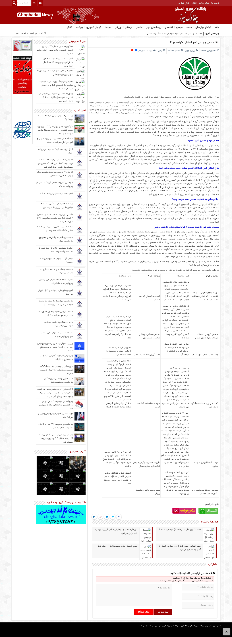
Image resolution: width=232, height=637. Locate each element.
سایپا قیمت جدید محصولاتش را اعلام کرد (117, 546)
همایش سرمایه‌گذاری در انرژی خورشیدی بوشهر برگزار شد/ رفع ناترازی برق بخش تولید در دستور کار (55, 85)
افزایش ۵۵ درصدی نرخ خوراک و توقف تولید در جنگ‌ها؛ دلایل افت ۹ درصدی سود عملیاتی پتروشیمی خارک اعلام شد (55, 163)
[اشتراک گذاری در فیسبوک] (119, 517)
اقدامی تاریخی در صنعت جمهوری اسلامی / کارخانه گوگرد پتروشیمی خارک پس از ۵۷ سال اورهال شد (55, 218)
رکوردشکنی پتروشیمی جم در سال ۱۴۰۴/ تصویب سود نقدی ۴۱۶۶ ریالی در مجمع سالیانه (56, 370)
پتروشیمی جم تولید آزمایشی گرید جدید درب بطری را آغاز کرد (56, 357)
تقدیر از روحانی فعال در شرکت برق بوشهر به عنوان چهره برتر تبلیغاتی (55, 72)
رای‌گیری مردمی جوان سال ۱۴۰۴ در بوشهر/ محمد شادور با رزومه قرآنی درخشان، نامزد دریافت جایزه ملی (55, 130)
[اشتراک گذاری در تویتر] (113, 517)
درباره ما (215, 3)
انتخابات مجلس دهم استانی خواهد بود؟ (194, 42)
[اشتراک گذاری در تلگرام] (106, 517)
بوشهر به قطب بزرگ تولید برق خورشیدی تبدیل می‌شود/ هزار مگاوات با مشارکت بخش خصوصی (56, 97)
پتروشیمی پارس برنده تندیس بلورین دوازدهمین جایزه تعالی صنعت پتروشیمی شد (55, 404)
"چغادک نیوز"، (203, 102)
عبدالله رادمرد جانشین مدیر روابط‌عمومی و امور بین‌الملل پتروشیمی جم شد (55, 140)
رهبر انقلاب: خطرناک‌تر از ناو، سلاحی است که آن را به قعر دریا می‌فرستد (180, 547)
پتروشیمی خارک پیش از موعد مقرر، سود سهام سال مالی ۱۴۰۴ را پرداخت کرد (56, 302)
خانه (217, 27)
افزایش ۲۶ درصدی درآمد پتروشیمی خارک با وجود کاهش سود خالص (55, 174)
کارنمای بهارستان (203, 27)
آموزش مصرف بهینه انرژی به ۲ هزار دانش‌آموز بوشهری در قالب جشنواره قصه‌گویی (57, 62)
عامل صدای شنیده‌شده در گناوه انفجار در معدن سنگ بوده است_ (174, 34)
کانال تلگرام (184, 3)
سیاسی (179, 27)
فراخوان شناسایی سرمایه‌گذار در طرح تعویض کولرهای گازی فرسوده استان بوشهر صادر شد (55, 50)
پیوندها (79, 27)
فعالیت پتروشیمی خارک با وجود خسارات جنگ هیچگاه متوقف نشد (56, 249)
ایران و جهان (190, 51)
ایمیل (160, 51)
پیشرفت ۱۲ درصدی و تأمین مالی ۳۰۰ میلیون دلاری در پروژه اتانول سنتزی (57, 205)
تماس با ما (204, 3)
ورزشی (118, 27)
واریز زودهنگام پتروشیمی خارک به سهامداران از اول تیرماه (58, 324)
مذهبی (139, 27)
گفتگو (69, 27)
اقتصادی (169, 27)
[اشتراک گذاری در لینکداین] (94, 517)
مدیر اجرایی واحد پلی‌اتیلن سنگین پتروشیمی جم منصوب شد (58, 380)
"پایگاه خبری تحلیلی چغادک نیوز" (192, 626)
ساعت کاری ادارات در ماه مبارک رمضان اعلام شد (179, 529)
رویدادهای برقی (153, 27)
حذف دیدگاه (144, 612)
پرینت (150, 51)
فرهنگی (128, 27)
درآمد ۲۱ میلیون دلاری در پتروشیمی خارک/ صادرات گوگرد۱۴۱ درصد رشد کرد (55, 228)
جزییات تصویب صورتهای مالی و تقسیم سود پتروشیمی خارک (56, 334)
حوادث (108, 27)
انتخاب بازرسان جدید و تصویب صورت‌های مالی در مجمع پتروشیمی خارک (55, 313)
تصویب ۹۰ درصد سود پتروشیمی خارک (56, 193)
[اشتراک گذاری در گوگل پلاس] (101, 517)
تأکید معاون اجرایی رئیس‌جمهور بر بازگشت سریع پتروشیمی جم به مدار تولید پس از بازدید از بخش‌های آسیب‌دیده (55, 392)
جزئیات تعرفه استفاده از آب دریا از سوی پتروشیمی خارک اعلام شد (56, 281)
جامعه (189, 27)
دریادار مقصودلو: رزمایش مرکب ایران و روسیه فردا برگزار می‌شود (116, 531)
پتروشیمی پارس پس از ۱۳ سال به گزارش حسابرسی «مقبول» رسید (55, 426)
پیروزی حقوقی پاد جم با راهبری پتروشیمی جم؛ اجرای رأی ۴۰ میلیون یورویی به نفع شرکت (55, 347)
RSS (194, 3)
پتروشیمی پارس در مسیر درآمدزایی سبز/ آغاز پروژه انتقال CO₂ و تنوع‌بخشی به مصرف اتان (56, 438)
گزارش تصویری (93, 27)
